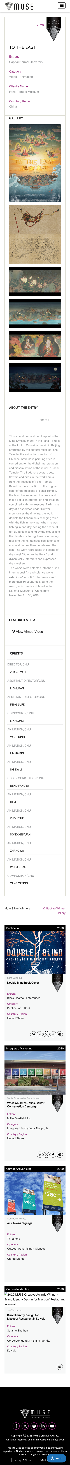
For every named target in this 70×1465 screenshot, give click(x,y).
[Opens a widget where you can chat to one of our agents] (56, 1458)
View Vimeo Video (29, 632)
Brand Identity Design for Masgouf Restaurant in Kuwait (26, 1316)
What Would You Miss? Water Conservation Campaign (25, 1104)
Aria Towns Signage (19, 1223)
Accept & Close (23, 1460)
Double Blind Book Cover (23, 982)
